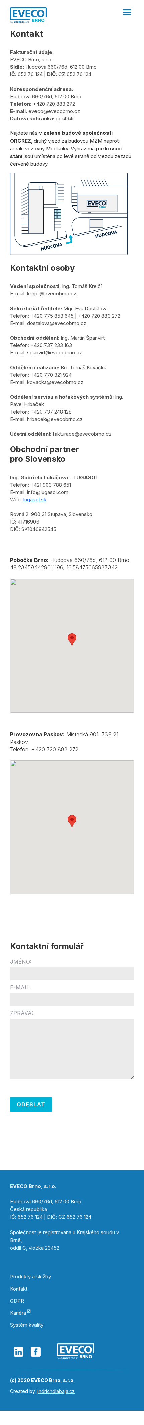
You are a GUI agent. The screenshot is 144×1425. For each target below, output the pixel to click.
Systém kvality (26, 1325)
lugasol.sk (34, 499)
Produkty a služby (30, 1276)
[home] (28, 14)
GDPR (17, 1301)
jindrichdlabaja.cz (56, 1391)
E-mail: (20, 987)
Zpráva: (21, 1013)
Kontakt (18, 1288)
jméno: (20, 961)
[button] (127, 10)
